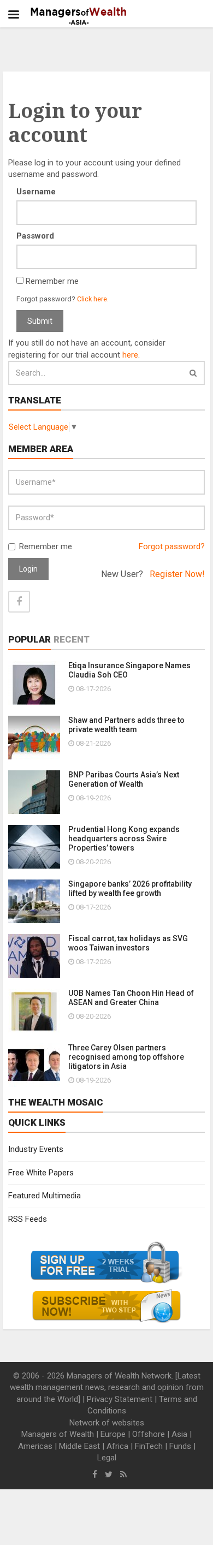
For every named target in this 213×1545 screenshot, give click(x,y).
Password (35, 236)
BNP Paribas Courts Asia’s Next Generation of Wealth (123, 779)
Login (28, 568)
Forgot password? (172, 546)
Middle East (79, 1446)
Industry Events (35, 1149)
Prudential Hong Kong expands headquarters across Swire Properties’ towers (124, 838)
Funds (180, 1446)
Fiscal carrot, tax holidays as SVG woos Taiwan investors (128, 943)
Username (36, 192)
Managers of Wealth (57, 1434)
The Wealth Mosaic (55, 1102)
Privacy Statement (119, 1399)
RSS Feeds (27, 1219)
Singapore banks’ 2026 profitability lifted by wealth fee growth (130, 889)
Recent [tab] (72, 639)
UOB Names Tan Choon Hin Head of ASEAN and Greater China (131, 998)
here (130, 355)
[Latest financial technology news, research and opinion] (79, 16)
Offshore (148, 1434)
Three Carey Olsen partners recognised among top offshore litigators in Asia (126, 1057)
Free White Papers (41, 1173)
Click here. (93, 299)
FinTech (149, 1446)
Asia (179, 1434)
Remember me (45, 546)
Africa (117, 1446)
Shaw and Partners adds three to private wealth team (126, 725)
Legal (106, 1458)
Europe (113, 1434)
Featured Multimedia (44, 1196)
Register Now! (177, 574)
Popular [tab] (29, 639)
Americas (35, 1446)
